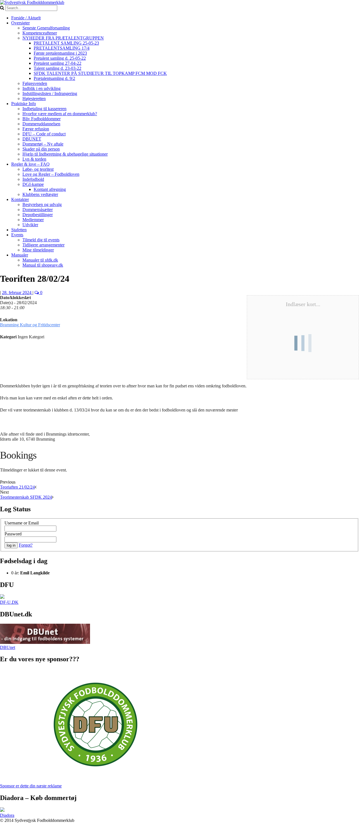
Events (17, 234)
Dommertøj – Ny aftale (42, 144)
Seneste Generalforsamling (46, 28)
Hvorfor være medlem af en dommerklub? (59, 113)
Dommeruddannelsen (41, 123)
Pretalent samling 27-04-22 (57, 63)
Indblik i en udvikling (41, 88)
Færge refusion (35, 128)
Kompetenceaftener (39, 33)
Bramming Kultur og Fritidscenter (30, 324)
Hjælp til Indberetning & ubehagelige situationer (65, 154)
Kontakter (20, 199)
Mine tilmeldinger (38, 250)
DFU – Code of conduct (44, 133)
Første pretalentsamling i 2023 (60, 53)
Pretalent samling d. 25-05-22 (60, 58)
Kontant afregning (50, 189)
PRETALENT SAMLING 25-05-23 (66, 43)
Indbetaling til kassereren (44, 108)
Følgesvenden (34, 83)
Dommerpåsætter (37, 209)
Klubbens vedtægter (40, 194)
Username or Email (21, 523)
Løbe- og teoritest (38, 169)
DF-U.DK (9, 602)
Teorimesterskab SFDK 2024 (26, 497)
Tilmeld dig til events (40, 239)
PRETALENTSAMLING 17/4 (61, 48)
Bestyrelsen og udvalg (42, 204)
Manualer (19, 255)
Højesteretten (34, 98)
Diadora (7, 815)
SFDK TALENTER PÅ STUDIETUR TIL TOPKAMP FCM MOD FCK (100, 73)
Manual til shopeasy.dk (42, 265)
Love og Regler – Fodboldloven (50, 174)
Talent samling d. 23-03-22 (57, 68)
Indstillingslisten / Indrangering (49, 93)
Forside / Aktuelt (26, 17)
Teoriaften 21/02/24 (17, 487)
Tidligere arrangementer (43, 244)
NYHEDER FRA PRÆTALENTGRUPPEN (63, 38)
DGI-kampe (33, 184)
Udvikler (30, 224)
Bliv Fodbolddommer (41, 118)
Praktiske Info (23, 103)
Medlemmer (33, 219)
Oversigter (20, 22)
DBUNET (31, 139)
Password (13, 533)
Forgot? (26, 545)
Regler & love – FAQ (30, 164)
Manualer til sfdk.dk (40, 260)
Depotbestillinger (37, 214)
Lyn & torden (34, 159)
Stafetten (19, 229)
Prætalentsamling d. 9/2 (54, 78)
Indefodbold (33, 179)
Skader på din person (41, 149)
